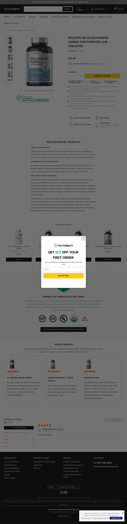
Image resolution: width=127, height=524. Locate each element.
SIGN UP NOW (63, 275)
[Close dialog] (83, 238)
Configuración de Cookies (101, 518)
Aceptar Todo (116, 518)
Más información (86, 518)
